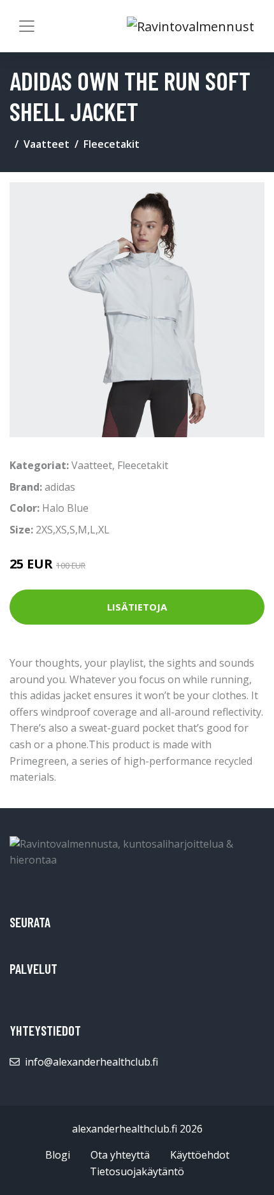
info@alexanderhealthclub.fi (91, 1062)
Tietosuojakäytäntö (137, 1171)
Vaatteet (46, 144)
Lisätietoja (137, 606)
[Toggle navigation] (27, 26)
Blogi (57, 1155)
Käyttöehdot (199, 1155)
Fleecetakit (111, 144)
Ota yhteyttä (120, 1155)
